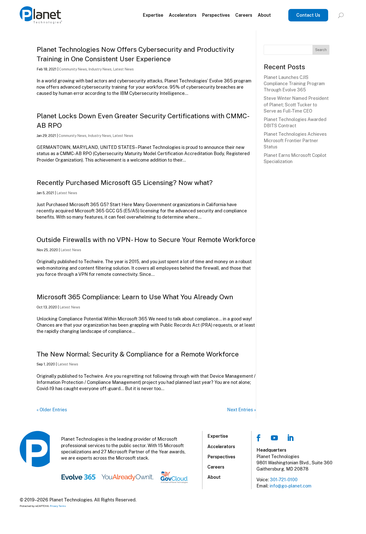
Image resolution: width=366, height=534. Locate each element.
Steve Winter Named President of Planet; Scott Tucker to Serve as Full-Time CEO (296, 104)
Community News (73, 69)
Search (321, 50)
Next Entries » (241, 409)
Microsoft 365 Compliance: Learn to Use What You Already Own (135, 297)
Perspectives (216, 15)
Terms (62, 505)
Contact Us (308, 15)
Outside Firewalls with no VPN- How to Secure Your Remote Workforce (146, 239)
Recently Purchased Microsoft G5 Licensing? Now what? (125, 182)
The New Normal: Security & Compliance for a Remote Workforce (138, 354)
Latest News (123, 69)
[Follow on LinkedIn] (290, 438)
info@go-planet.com (290, 485)
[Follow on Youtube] (274, 438)
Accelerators (182, 15)
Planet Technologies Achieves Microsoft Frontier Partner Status (295, 140)
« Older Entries (52, 409)
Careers (243, 15)
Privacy (54, 505)
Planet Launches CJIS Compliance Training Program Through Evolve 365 (294, 83)
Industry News (100, 69)
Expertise (153, 15)
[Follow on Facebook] (258, 438)
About (264, 15)
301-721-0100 (284, 479)
